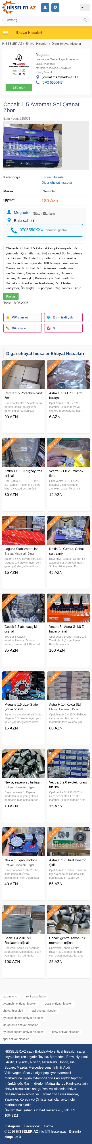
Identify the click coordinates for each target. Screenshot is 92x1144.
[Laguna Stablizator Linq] (23, 521)
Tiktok (48, 1126)
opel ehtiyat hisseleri (16, 1039)
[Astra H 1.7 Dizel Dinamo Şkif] (68, 832)
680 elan (19, 87)
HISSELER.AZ (12, 43)
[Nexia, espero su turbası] (23, 754)
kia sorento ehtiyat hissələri (20, 1025)
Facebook (32, 1126)
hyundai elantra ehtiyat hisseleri (23, 1017)
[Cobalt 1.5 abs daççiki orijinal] (23, 599)
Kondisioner (29, 283)
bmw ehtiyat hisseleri (65, 1031)
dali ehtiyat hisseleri (44, 1010)
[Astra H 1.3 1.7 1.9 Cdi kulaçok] (68, 365)
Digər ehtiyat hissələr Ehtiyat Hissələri (45, 353)
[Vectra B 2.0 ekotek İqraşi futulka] (68, 754)
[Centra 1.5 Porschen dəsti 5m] (23, 365)
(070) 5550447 (52, 82)
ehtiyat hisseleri (13, 1010)
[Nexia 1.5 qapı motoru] (23, 832)
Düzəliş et (19, 328)
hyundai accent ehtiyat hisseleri (23, 1031)
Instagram (12, 1126)
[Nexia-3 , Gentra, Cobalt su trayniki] (68, 521)
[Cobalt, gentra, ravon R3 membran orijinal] (68, 910)
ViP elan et (20, 317)
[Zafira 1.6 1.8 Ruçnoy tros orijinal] (23, 443)
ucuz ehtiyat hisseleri (58, 1003)
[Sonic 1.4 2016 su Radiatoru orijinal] (23, 910)
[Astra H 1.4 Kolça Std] (68, 677)
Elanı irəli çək (63, 317)
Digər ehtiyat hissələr (66, 43)
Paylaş (11, 296)
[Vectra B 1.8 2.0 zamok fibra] (68, 443)
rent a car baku (36, 996)
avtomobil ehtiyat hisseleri (19, 1003)
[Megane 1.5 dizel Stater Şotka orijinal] (23, 677)
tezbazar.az (10, 996)
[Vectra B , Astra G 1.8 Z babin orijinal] (68, 599)
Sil (54, 328)
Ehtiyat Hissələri (37, 43)
